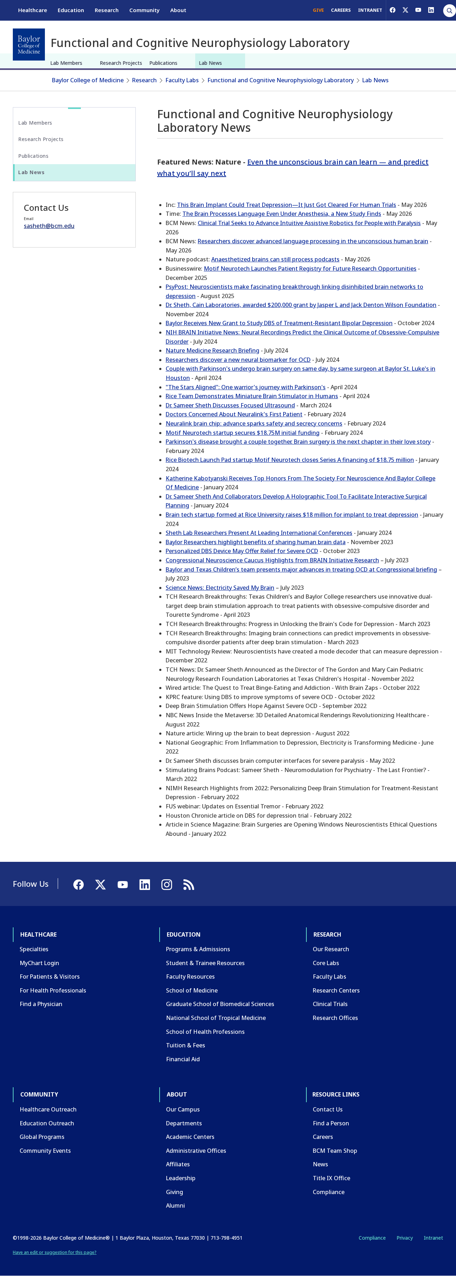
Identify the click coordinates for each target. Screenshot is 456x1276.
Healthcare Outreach (48, 1109)
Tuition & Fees (185, 1045)
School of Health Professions (205, 1032)
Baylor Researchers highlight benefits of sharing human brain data (256, 542)
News (320, 1164)
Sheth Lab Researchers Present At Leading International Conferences (259, 533)
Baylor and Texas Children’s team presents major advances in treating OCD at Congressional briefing (301, 569)
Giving (174, 1192)
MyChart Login (39, 963)
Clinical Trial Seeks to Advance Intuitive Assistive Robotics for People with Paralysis (309, 223)
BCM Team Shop (335, 1151)
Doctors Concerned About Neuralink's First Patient (234, 414)
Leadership (181, 1178)
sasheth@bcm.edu (49, 226)
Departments (184, 1123)
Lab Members (66, 62)
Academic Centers (190, 1137)
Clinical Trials (330, 1004)
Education (71, 10)
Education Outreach (47, 1123)
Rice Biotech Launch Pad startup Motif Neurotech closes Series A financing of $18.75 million (290, 460)
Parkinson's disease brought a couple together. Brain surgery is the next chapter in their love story (298, 442)
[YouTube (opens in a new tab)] (418, 10)
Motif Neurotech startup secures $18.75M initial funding (243, 433)
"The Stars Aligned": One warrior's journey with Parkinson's (246, 387)
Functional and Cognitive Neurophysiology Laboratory (280, 80)
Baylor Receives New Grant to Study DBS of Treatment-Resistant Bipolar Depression (279, 323)
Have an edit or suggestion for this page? (55, 1252)
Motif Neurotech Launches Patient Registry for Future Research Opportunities (310, 268)
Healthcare (32, 10)
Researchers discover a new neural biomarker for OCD (238, 360)
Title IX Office (331, 1178)
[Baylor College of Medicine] (29, 44)
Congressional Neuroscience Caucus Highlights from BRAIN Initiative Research (272, 560)
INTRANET (370, 10)
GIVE (318, 10)
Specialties (34, 949)
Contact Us (328, 1109)
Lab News (210, 62)
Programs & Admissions (198, 949)
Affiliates (178, 1164)
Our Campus (183, 1109)
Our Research (331, 949)
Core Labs (326, 963)
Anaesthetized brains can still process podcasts (275, 259)
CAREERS (341, 10)
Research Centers (336, 990)
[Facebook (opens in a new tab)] (392, 10)
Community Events (45, 1151)
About (178, 10)
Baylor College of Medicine (88, 80)
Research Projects (121, 62)
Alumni (175, 1205)
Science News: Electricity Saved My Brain (220, 588)
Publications (163, 62)
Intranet (433, 1237)
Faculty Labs (182, 80)
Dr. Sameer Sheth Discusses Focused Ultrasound (230, 405)
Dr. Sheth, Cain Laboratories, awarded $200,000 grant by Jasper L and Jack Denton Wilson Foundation (301, 305)
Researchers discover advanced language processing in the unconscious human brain (313, 241)
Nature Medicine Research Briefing (212, 350)
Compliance (328, 1192)
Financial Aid (183, 1059)
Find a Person (331, 1123)
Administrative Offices (196, 1151)
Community (144, 10)
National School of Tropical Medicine (216, 1018)
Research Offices (335, 1018)
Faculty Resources (190, 976)
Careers (323, 1137)
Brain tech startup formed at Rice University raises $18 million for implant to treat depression (292, 515)
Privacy (405, 1237)
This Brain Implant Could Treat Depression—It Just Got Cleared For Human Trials (286, 205)
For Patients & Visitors (50, 976)
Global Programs (42, 1137)
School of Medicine (192, 990)
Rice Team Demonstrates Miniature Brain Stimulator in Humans (252, 396)
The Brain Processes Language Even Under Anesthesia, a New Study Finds (281, 214)
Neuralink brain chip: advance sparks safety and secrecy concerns (254, 423)
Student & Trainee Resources (205, 963)
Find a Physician (41, 1004)
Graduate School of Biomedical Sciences (220, 1004)
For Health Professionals (53, 990)
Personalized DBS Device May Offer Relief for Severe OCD (242, 551)
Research (107, 10)
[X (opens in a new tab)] (405, 10)
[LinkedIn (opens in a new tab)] (431, 10)
